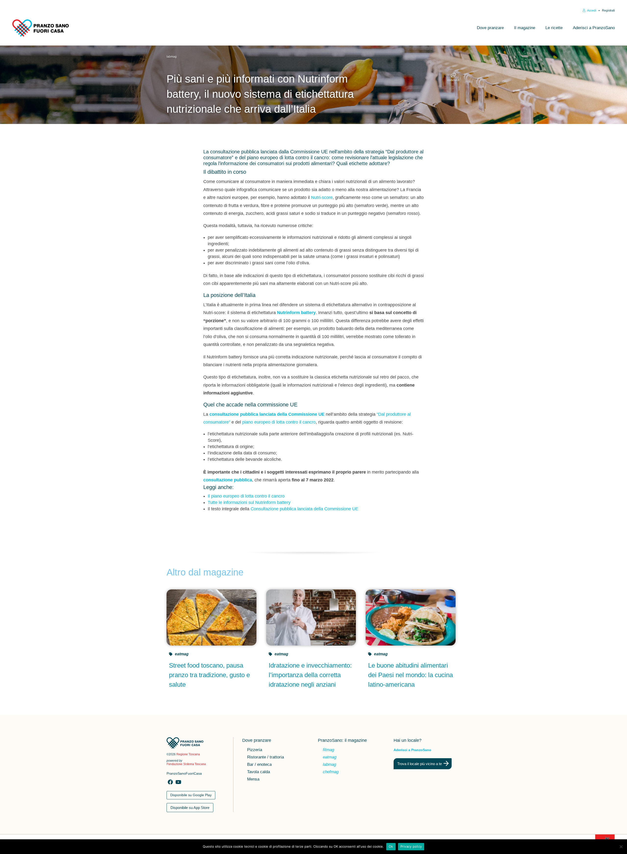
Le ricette (554, 27)
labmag (172, 56)
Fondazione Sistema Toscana (186, 764)
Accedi (591, 10)
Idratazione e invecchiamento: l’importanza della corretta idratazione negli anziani (310, 675)
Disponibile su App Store (189, 807)
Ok (391, 846)
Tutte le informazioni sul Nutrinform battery (249, 502)
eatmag (182, 654)
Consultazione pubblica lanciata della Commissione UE (304, 508)
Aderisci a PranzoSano (594, 27)
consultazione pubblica (227, 479)
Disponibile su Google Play (191, 795)
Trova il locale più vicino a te (419, 764)
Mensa (253, 779)
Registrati (608, 10)
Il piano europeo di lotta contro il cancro (246, 496)
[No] (620, 846)
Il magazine (524, 27)
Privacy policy (411, 846)
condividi (453, 80)
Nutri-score (322, 197)
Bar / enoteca (259, 765)
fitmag (328, 750)
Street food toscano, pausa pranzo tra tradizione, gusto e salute (209, 675)
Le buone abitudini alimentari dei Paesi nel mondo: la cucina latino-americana (410, 675)
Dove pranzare (490, 27)
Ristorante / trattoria (265, 757)
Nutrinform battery (296, 312)
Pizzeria (254, 750)
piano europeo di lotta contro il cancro (279, 422)
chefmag (330, 772)
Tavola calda (258, 772)
